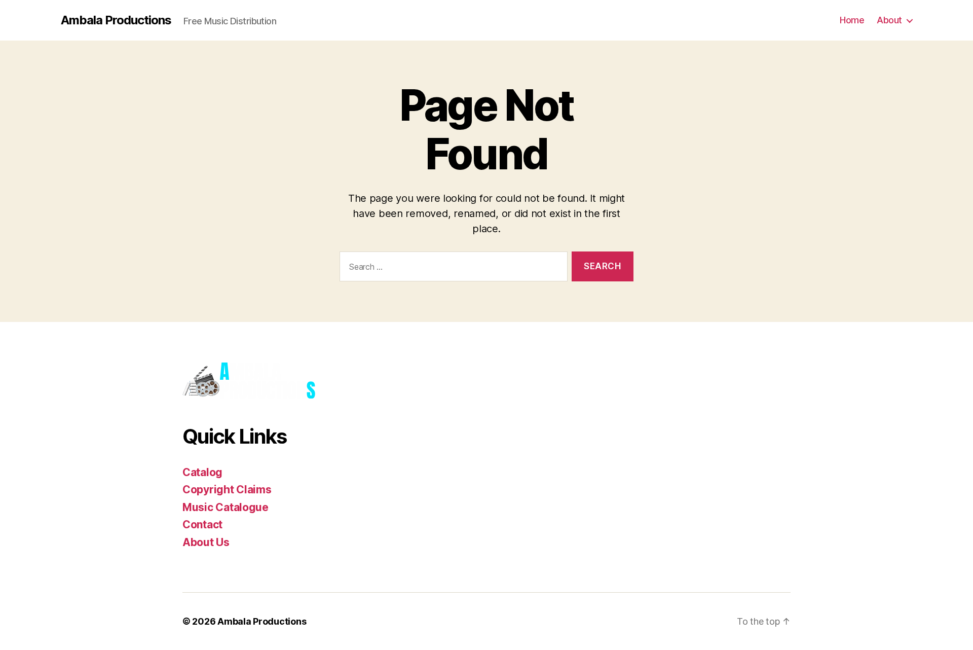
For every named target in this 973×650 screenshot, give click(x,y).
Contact (202, 524)
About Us (206, 542)
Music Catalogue (225, 507)
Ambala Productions (116, 20)
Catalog (202, 472)
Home (852, 20)
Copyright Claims (227, 489)
